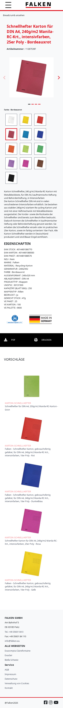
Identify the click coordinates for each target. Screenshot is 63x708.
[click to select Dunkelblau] (40, 134)
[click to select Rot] (40, 119)
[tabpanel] (31, 77)
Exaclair (8, 655)
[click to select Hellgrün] (25, 148)
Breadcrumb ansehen (14, 15)
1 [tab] (29, 104)
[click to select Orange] (11, 148)
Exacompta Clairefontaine (17, 650)
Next (58, 77)
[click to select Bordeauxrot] (11, 134)
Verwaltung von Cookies (17, 683)
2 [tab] (32, 104)
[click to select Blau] (25, 134)
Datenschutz (11, 678)
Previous (4, 77)
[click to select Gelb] (25, 119)
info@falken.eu (12, 640)
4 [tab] (39, 104)
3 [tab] (36, 104)
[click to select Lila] (11, 163)
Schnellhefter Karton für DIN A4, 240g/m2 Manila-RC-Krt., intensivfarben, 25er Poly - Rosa (31, 542)
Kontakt (9, 687)
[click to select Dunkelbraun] (40, 163)
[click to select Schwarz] (11, 177)
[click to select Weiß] (11, 119)
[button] (8, 5)
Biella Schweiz (11, 659)
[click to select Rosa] (25, 163)
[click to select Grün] (40, 148)
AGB (7, 669)
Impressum (10, 674)
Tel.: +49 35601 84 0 (14, 631)
